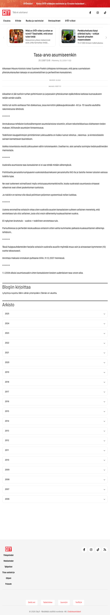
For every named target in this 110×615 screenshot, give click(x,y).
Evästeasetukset (74, 612)
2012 (7, 440)
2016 (7, 401)
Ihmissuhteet (54, 21)
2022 (7, 343)
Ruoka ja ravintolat (35, 21)
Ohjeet (8, 578)
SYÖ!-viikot (70, 21)
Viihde (18, 21)
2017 (7, 392)
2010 (7, 460)
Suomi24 (63, 602)
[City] (8, 549)
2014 (7, 421)
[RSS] (105, 549)
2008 (7, 479)
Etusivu (7, 21)
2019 (7, 372)
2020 (7, 362)
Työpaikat (8, 567)
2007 (7, 489)
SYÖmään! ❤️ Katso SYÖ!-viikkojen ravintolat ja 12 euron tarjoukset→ (55, 4)
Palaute (8, 584)
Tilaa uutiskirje (8, 572)
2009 (7, 470)
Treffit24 (78, 602)
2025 (7, 314)
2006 (7, 499)
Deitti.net (31, 602)
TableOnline (47, 602)
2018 (7, 382)
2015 (7, 411)
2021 (7, 353)
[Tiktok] (105, 12)
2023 (7, 333)
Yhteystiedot (8, 555)
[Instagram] (97, 12)
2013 (7, 431)
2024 (7, 323)
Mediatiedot (8, 561)
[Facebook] (90, 12)
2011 (7, 450)
